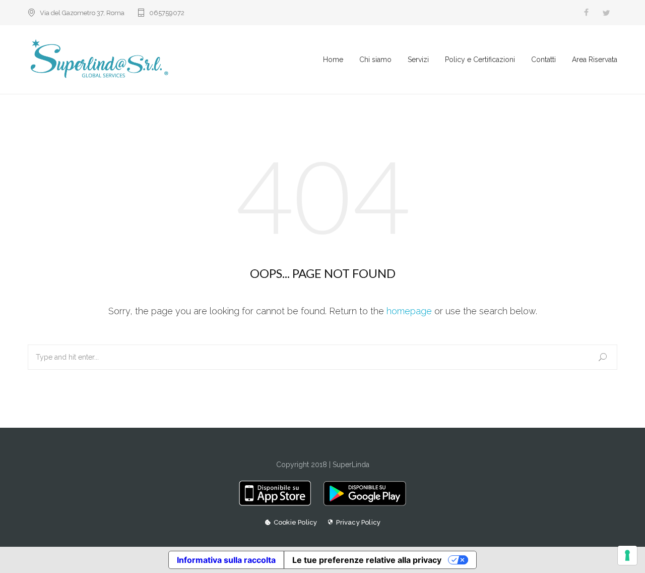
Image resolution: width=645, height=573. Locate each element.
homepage (409, 311)
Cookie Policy (295, 522)
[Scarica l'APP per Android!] (362, 503)
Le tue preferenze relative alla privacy (366, 560)
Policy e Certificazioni (480, 59)
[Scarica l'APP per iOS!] (278, 503)
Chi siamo (375, 59)
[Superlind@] (175, 59)
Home (333, 59)
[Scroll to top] (617, 545)
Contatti (543, 59)
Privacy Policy (358, 522)
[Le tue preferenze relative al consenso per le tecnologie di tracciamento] (627, 555)
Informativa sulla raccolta (226, 560)
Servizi (418, 59)
